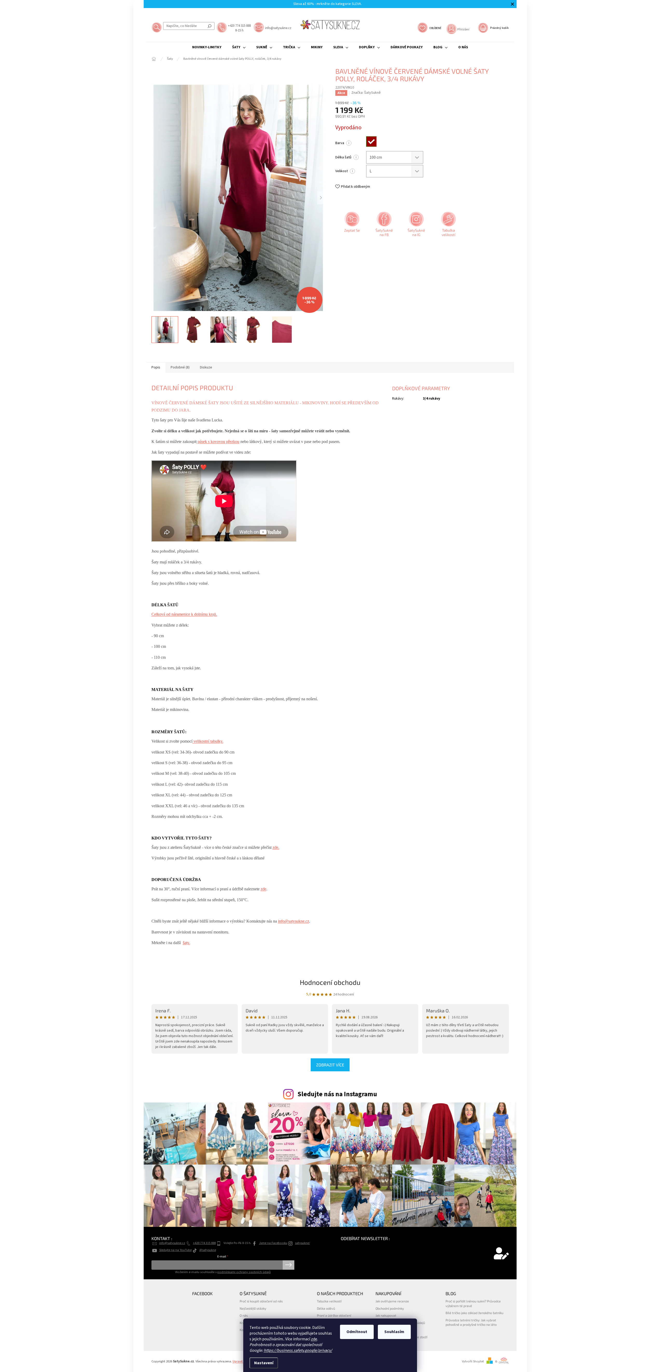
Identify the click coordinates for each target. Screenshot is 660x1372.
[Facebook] (383, 226)
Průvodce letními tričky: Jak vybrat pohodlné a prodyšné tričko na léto (471, 1322)
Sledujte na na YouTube (175, 1250)
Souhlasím (394, 1332)
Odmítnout (356, 1332)
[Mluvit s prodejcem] (351, 226)
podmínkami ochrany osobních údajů (244, 1272)
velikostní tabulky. (207, 741)
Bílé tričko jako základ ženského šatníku (474, 1313)
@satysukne (207, 1250)
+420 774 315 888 (204, 1243)
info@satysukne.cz (293, 921)
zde (314, 1339)
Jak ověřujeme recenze (392, 1301)
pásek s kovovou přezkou (218, 441)
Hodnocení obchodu (330, 982)
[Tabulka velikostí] (448, 226)
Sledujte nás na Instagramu (337, 1094)
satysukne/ (302, 1243)
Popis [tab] (155, 367)
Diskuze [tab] (206, 367)
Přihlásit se (288, 1265)
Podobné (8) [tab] (180, 367)
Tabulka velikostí (329, 1301)
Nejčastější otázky (253, 1308)
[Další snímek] (321, 197)
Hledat (209, 26)
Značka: (366, 92)
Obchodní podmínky (390, 1308)
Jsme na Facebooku (273, 1243)
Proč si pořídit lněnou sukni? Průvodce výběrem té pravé (473, 1303)
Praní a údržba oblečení (334, 1315)
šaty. (186, 942)
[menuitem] (207, 47)
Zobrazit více (330, 1064)
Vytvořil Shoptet (473, 1361)
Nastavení (263, 1363)
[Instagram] (416, 226)
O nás (244, 1315)
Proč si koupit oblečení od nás (261, 1301)
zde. (276, 847)
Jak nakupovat (386, 1315)
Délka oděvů (326, 1308)
